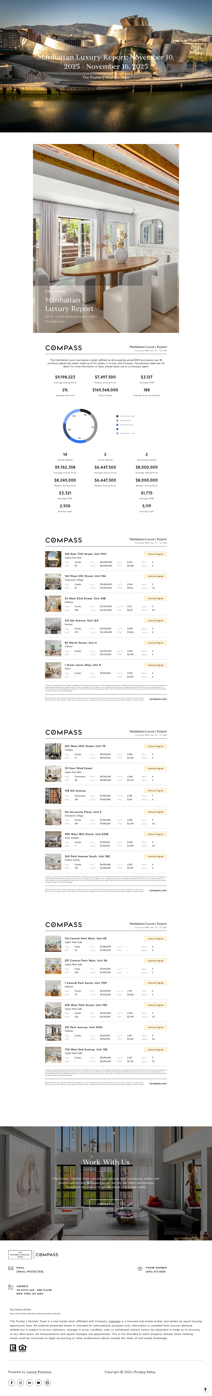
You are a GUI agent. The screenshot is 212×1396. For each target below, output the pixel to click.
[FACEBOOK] (11, 1382)
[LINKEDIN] (29, 1382)
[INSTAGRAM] (20, 1382)
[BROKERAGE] (47, 1382)
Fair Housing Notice (20, 1309)
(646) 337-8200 (156, 1271)
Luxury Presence (39, 1372)
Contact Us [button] (106, 1204)
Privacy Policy (145, 1372)
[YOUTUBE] (38, 1382)
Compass (115, 1321)
